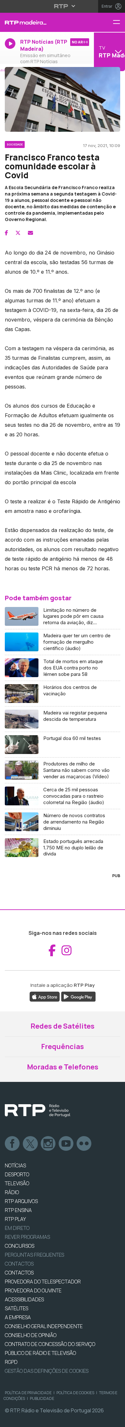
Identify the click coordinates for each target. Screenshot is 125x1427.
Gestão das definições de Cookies (46, 1370)
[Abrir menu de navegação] (119, 22)
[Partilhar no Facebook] (6, 232)
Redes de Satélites (62, 1026)
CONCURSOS (19, 1245)
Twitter (30, 1143)
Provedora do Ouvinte (33, 1290)
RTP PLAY (15, 1219)
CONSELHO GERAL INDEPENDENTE (44, 1326)
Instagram (48, 1143)
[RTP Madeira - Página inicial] (41, 22)
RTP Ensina (18, 1210)
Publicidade (42, 1398)
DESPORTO (17, 1174)
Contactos (19, 1263)
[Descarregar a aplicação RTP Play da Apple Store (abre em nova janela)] (44, 996)
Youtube (66, 1143)
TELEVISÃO (17, 1183)
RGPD (11, 1361)
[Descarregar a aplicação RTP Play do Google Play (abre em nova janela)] (78, 996)
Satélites (16, 1308)
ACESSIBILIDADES (24, 1299)
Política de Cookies (75, 1392)
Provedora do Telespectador (43, 1281)
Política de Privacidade (28, 1392)
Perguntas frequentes (34, 1254)
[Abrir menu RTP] (62, 6)
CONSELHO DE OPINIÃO (30, 1335)
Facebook (12, 1143)
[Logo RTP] (37, 1110)
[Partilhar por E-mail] (30, 232)
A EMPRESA (18, 1317)
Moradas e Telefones (62, 1067)
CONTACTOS (19, 1272)
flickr (84, 1143)
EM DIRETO (17, 1227)
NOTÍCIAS (15, 1165)
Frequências (62, 1046)
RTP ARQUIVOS (21, 1201)
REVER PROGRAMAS (27, 1236)
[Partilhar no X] (18, 232)
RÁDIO (12, 1192)
